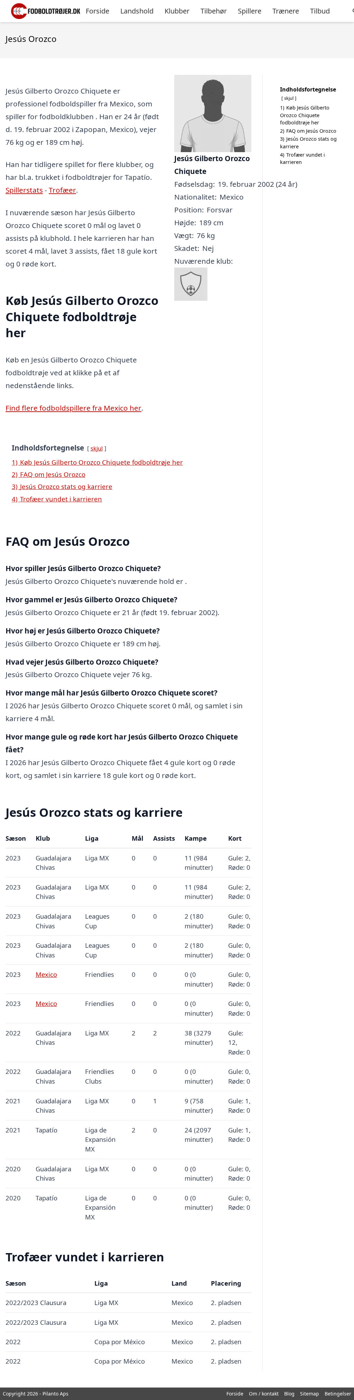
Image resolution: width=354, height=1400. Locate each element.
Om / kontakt (264, 1393)
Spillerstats (24, 190)
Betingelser (338, 1393)
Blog (289, 1393)
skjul (97, 448)
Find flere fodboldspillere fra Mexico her (73, 408)
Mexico (46, 974)
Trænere (285, 11)
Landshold (136, 11)
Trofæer (62, 190)
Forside (97, 11)
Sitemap (309, 1393)
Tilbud (320, 11)
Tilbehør (214, 11)
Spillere (249, 11)
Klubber (177, 11)
